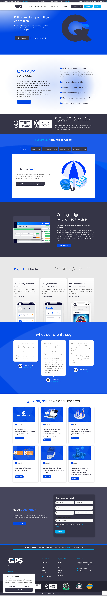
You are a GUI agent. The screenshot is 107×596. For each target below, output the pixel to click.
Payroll (19, 424)
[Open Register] (90, 6)
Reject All (26, 586)
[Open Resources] (59, 6)
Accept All (19, 590)
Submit (60, 531)
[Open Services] (48, 6)
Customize (12, 586)
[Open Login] (99, 6)
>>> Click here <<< (17, 1)
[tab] (25, 149)
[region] (19, 583)
